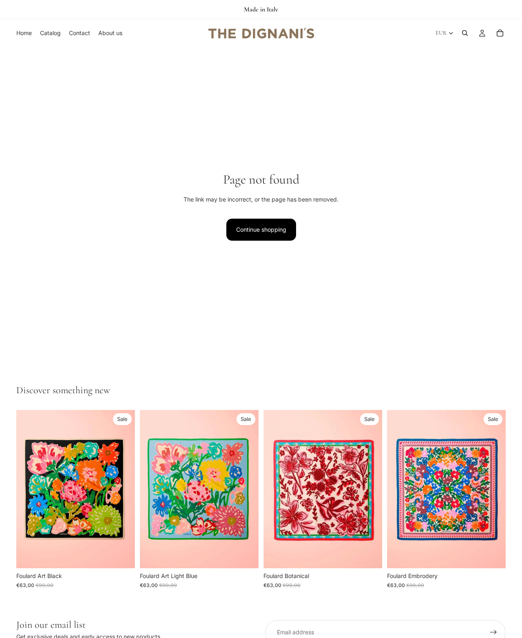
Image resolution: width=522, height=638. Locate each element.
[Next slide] (123, 489)
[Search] (465, 33)
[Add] (122, 556)
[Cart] (500, 33)
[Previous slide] (28, 489)
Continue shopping (261, 229)
